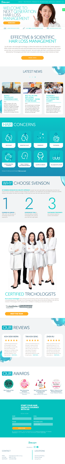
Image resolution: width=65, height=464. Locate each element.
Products (35, 2)
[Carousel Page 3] (35, 28)
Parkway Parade (38, 457)
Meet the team (16, 314)
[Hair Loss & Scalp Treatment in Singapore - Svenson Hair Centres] (5, 2)
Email (35, 416)
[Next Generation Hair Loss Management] (32, 17)
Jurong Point (38, 459)
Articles (52, 2)
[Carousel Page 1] (29, 77)
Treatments (27, 2)
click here (43, 432)
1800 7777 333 (12, 457)
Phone (14, 421)
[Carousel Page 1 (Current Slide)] (29, 28)
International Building (39, 455)
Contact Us (59, 2)
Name (13, 416)
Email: (3, 455)
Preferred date (38, 421)
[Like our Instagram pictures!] (34, 447)
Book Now (21, 428)
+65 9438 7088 (12, 459)
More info (32, 58)
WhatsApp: (5, 459)
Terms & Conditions (40, 431)
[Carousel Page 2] (32, 28)
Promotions (44, 2)
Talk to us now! (22, 171)
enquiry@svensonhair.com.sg (15, 455)
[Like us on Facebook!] (37, 447)
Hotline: (4, 457)
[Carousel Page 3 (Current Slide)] (35, 77)
